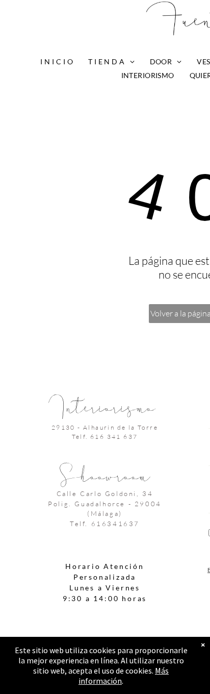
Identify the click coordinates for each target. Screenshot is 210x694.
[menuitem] (57, 61)
